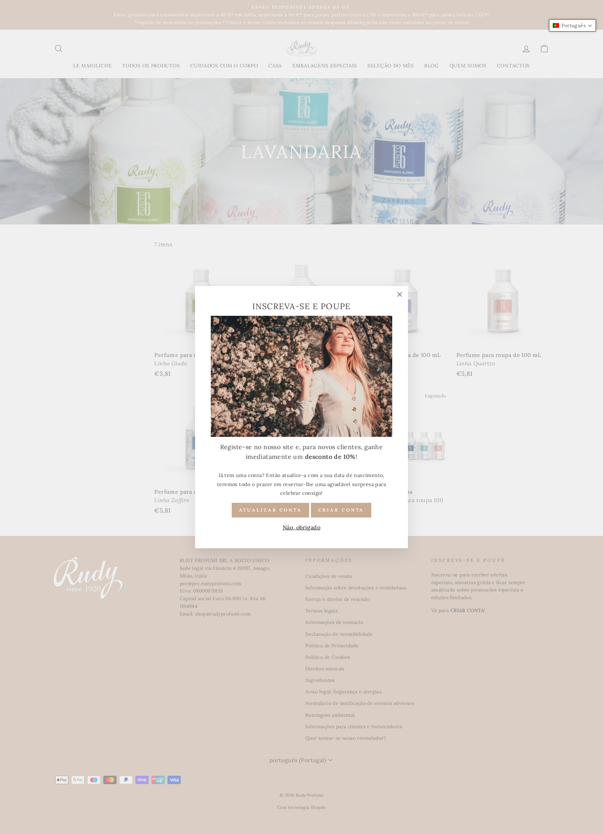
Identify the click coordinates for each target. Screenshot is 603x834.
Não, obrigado (301, 527)
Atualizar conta (270, 510)
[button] (572, 25)
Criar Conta (341, 510)
